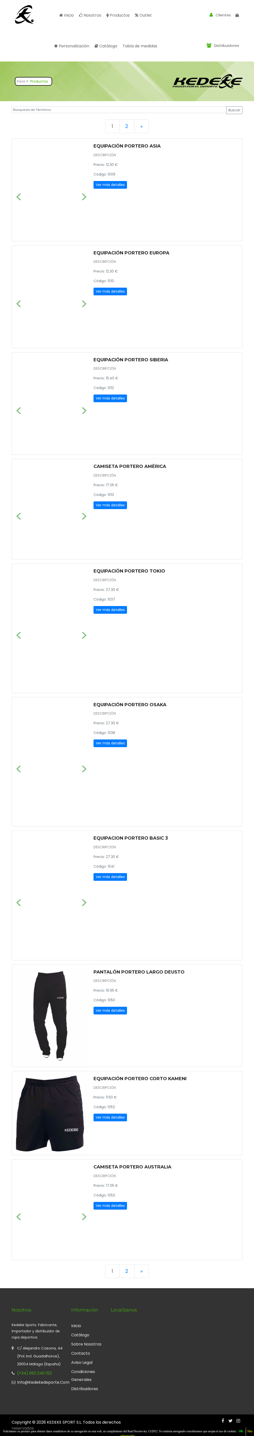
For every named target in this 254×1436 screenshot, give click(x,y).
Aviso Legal (82, 1362)
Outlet (145, 15)
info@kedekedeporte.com (40, 1382)
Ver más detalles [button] (110, 184)
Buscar (234, 110)
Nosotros (92, 15)
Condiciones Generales (83, 1375)
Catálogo (107, 46)
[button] (17, 190)
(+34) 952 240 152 (34, 1373)
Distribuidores (226, 45)
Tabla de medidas (140, 46)
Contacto (80, 1353)
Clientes (223, 15)
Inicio (69, 15)
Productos (119, 15)
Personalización (74, 46)
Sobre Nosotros (86, 1344)
